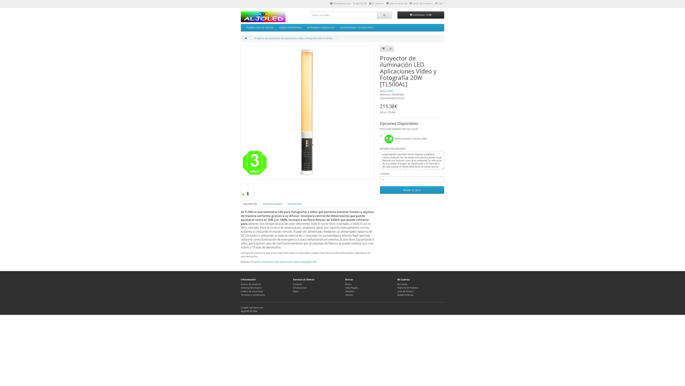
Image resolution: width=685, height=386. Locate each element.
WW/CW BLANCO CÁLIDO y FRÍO (410, 138)
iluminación (268, 261)
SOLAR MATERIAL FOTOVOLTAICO (357, 27)
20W (314, 261)
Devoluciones (300, 287)
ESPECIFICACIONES (272, 204)
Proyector (256, 261)
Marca (348, 284)
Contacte (297, 284)
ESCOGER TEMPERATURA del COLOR (400, 129)
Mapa (296, 291)
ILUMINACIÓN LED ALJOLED (260, 27)
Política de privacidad (252, 291)
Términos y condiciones (253, 294)
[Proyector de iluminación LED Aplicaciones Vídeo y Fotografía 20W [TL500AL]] (308, 112)
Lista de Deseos (405, 291)
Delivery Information (251, 287)
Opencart (258, 307)
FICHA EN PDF (294, 204)
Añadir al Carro (412, 190)
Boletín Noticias (405, 294)
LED (277, 261)
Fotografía (306, 261)
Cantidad (384, 173)
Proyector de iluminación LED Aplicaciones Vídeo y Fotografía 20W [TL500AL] (293, 38)
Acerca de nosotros (251, 284)
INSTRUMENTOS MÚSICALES (321, 27)
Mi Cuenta (402, 284)
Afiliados (349, 291)
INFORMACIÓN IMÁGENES (392, 148)
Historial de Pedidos (407, 287)
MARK (390, 91)
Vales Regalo (351, 287)
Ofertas (349, 294)
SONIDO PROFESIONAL (290, 27)
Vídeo (297, 261)
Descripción (250, 204)
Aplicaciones (286, 261)
